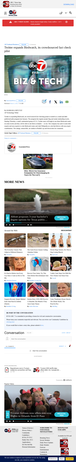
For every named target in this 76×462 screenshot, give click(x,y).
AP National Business (24, 133)
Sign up (68, 332)
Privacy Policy (26, 430)
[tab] (9, 346)
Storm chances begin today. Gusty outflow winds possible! (43, 23)
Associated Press (10, 100)
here (42, 325)
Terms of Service (27, 428)
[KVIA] (15, 12)
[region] (38, 356)
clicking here (10, 322)
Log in (63, 332)
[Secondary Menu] (7, 13)
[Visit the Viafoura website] (67, 380)
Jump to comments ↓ (10, 138)
